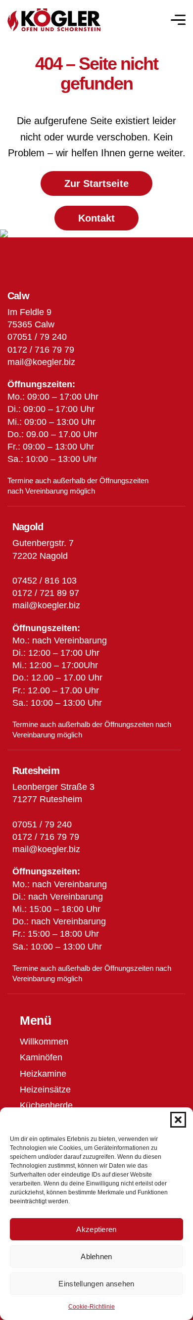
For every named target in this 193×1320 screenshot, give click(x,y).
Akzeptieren (96, 1229)
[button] (178, 1120)
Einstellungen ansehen (96, 1283)
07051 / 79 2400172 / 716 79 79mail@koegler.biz (46, 836)
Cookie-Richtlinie (91, 1306)
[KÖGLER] (53, 20)
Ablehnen (96, 1256)
